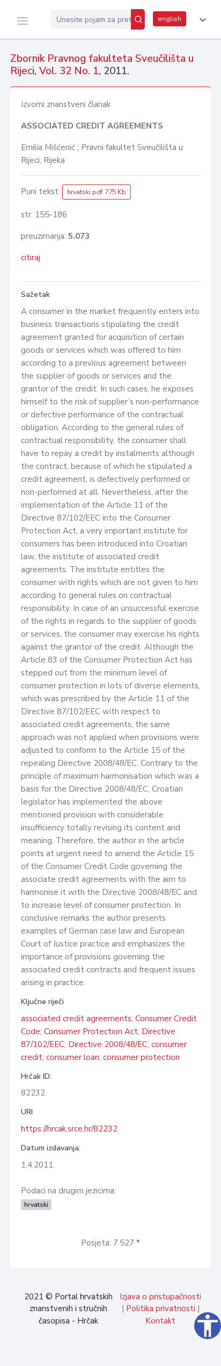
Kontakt (160, 1320)
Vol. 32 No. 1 (69, 71)
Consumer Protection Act (91, 1031)
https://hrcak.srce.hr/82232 (69, 1128)
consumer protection (141, 1057)
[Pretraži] (138, 19)
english (169, 19)
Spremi (138, 1352)
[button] (201, 20)
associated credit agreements (76, 1018)
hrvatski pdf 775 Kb (96, 192)
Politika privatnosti (160, 1308)
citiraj (30, 257)
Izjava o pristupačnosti (160, 1296)
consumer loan (72, 1057)
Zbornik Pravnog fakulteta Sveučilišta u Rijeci (102, 65)
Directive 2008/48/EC (108, 1044)
